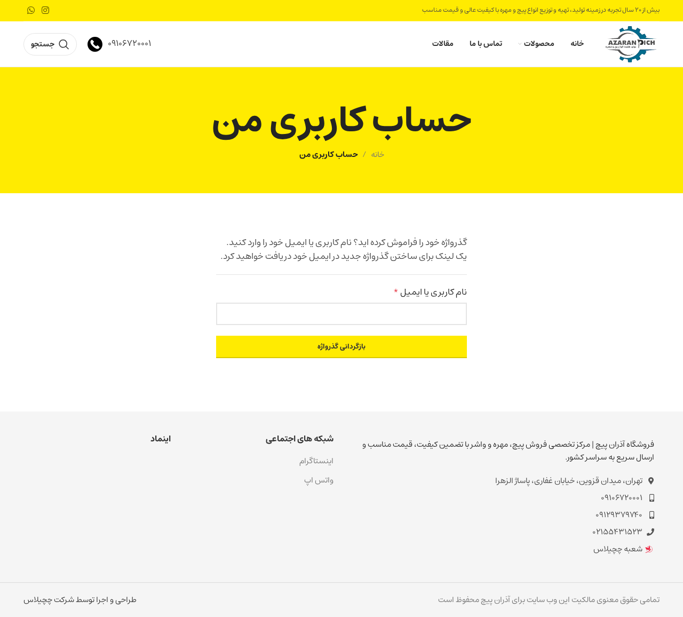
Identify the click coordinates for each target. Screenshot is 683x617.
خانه (377, 154)
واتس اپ (318, 480)
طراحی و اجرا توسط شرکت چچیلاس (80, 599)
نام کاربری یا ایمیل (430, 292)
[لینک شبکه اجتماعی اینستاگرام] (45, 10)
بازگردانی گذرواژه (341, 347)
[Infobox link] (119, 44)
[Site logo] (631, 43)
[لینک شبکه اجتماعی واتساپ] (30, 10)
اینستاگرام (316, 460)
